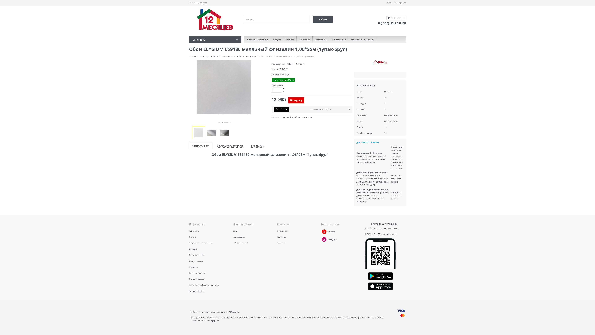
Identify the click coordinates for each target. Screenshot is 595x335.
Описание (200, 146)
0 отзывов (300, 64)
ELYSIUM (289, 64)
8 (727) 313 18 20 (372, 228)
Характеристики (230, 146)
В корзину (297, 100)
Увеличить (225, 122)
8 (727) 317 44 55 (373, 234)
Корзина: (397, 17)
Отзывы (257, 146)
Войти (389, 2)
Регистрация (400, 2)
